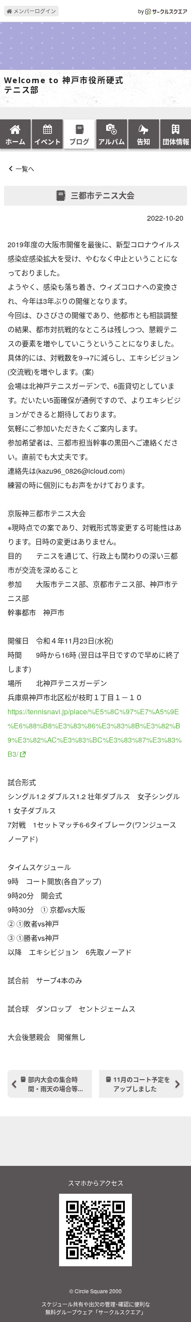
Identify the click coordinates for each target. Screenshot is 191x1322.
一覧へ (25, 168)
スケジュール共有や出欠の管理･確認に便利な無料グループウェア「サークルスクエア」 (95, 1308)
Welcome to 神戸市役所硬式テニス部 (63, 85)
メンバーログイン (34, 11)
